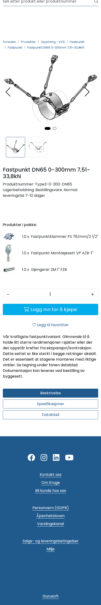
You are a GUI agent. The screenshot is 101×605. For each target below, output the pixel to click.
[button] (47, 128)
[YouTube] (69, 458)
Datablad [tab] (50, 414)
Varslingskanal (50, 524)
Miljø (50, 549)
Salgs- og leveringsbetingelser (51, 541)
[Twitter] (31, 458)
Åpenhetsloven (50, 516)
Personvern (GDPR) (50, 507)
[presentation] (8, 92)
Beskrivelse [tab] (50, 393)
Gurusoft (51, 596)
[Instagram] (44, 458)
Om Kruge (50, 482)
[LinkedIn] (56, 458)
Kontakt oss (51, 474)
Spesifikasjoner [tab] (50, 404)
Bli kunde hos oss (50, 490)
